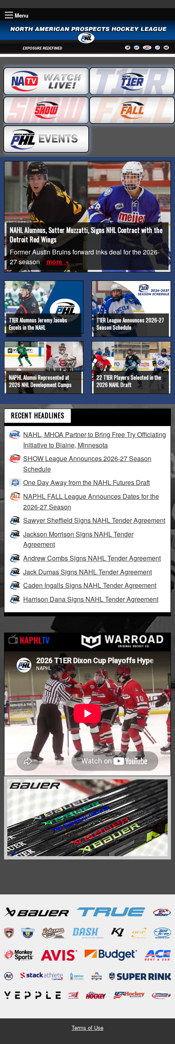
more (55, 261)
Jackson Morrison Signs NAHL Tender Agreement (78, 539)
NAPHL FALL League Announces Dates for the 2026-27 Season (91, 501)
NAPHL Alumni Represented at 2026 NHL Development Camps (40, 381)
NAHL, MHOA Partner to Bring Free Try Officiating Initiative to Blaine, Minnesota (94, 440)
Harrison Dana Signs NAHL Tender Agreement (90, 599)
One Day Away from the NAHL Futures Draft (86, 482)
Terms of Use (87, 1027)
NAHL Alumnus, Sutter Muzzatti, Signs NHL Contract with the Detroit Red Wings (86, 234)
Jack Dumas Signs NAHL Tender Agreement (87, 571)
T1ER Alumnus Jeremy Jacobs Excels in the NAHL (38, 323)
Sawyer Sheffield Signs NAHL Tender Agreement (94, 520)
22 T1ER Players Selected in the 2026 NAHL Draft (128, 381)
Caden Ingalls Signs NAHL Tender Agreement (89, 585)
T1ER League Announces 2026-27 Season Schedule (130, 323)
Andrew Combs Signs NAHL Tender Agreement (92, 558)
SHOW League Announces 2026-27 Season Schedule (87, 464)
